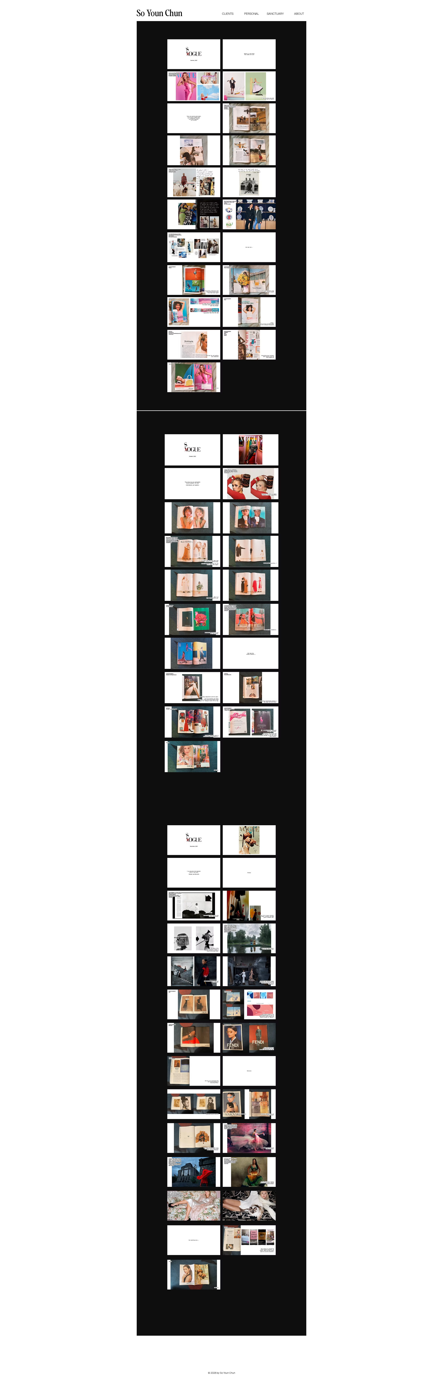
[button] (228, 14)
